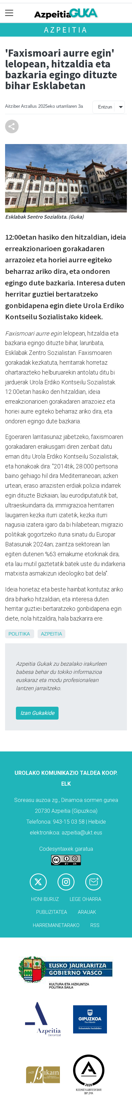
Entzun (105, 106)
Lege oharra (85, 899)
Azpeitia (66, 29)
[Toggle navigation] (9, 13)
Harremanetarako (56, 925)
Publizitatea (51, 912)
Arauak (87, 912)
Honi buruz (45, 899)
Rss (95, 925)
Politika (18, 634)
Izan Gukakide (37, 713)
